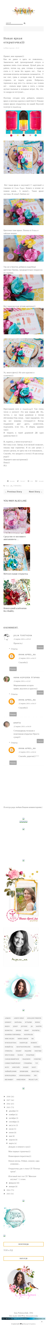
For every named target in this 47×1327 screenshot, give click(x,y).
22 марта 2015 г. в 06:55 (27, 658)
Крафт (26, 1030)
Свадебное (26, 1059)
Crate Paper (19, 188)
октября (12, 1118)
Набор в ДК (23, 1042)
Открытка (17, 486)
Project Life (33, 1079)
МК (32, 1038)
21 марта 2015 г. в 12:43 (22, 681)
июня (11, 1132)
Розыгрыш (30, 1055)
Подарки (28, 1051)
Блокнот (8, 1022)
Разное (20, 1055)
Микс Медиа (9, 1038)
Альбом (8, 1018)
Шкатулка (35, 1071)
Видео (7, 1026)
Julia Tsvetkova (23, 635)
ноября (12, 1114)
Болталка (18, 1022)
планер (18, 1051)
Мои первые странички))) (19, 1151)
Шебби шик (24, 1071)
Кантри (38, 1026)
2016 (9, 1104)
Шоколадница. (25, 1075)
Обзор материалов (23, 1047)
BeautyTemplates (29, 1324)
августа (12, 1125)
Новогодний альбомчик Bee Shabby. (15, 609)
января (12, 1186)
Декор (15, 1026)
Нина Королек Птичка (27, 677)
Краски (18, 1030)
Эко (35, 1075)
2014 (9, 1190)
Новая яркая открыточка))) (19, 1156)
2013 (9, 1193)
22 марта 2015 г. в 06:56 (27, 752)
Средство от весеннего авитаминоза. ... (15, 538)
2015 (9, 1107)
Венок (37, 1022)
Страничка (28, 1063)
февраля (12, 1183)
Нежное (34, 1042)
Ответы (14, 649)
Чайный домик (10, 1071)
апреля (12, 1140)
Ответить (40, 647)
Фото (7, 1067)
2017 (9, 1100)
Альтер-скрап (19, 1018)
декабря (12, 1111)
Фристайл (16, 1067)
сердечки (37, 1059)
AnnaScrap (26, 409)
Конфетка (9, 1030)
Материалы (28, 1034)
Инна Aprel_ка (10, 48)
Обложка (37, 1047)
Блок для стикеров (34, 1018)
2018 (9, 1096)
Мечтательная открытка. (16, 573)
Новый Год (9, 1047)
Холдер (25, 1067)
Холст (34, 1067)
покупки (38, 1051)
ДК (11, 486)
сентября (13, 1122)
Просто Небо (9, 1055)
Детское (24, 1026)
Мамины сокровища (13, 1034)
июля (11, 1129)
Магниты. (36, 1030)
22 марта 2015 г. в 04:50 (22, 726)
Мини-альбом (23, 1038)
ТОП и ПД (8, 1250)
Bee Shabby (9, 1079)
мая (10, 1136)
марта (11, 1143)
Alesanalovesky (32, 1316)
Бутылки (28, 1022)
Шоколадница (10, 1075)
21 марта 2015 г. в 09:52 (22, 639)
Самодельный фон (12, 1059)
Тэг (36, 1063)
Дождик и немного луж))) (19, 1147)
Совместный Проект (12, 1063)
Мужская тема (10, 1042)
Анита (17, 723)
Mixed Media (21, 1079)
